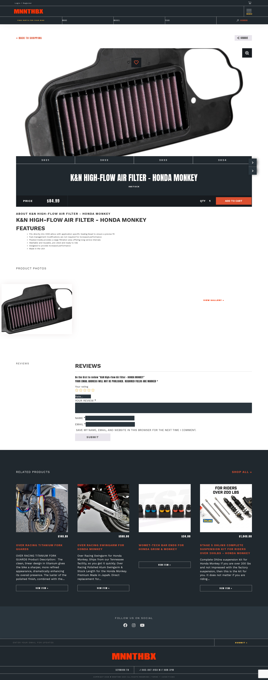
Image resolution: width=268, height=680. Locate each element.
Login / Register (23, 3)
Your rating (81, 386)
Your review (85, 400)
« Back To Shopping (29, 38)
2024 (222, 160)
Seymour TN (122, 669)
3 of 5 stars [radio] (85, 390)
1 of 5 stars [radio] (76, 390)
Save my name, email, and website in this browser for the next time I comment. (136, 430)
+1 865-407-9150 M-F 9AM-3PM (156, 669)
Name (80, 418)
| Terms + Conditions (162, 677)
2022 (104, 160)
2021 (45, 160)
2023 (163, 160)
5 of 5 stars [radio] (93, 390)
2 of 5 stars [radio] (80, 390)
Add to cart (233, 200)
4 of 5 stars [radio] (89, 390)
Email (80, 424)
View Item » (42, 588)
